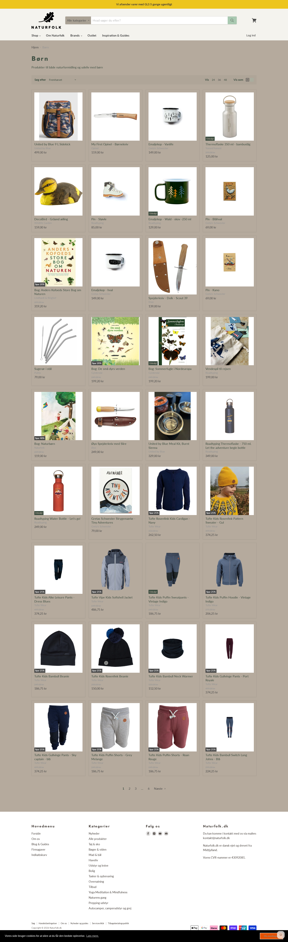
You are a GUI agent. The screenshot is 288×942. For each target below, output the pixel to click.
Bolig (92, 871)
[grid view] (247, 79)
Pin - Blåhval (214, 219)
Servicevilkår (98, 923)
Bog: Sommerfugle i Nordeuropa (170, 369)
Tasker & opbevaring (101, 876)
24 (213, 79)
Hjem (35, 47)
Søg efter (40, 79)
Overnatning (96, 881)
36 (219, 79)
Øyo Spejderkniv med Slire (108, 443)
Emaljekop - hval (102, 290)
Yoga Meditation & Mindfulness (108, 892)
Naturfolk (39, 447)
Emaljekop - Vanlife (161, 144)
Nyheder (94, 833)
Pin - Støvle (98, 219)
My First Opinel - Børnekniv (109, 144)
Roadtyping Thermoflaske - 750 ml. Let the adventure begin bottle (228, 445)
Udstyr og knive (98, 865)
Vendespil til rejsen (218, 369)
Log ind (251, 35)
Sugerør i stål (43, 369)
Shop (35, 35)
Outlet (92, 35)
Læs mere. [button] (92, 935)
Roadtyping (97, 223)
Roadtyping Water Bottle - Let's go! (57, 518)
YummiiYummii (214, 148)
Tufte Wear (154, 526)
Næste (159, 788)
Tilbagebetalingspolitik (118, 923)
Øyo (93, 447)
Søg (33, 923)
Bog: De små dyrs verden (108, 369)
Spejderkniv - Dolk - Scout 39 (168, 298)
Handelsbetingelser (48, 923)
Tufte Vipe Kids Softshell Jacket (111, 597)
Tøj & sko (94, 844)
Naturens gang (97, 897)
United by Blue (42, 148)
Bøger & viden (97, 849)
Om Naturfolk (55, 35)
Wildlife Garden (43, 223)
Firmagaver (38, 849)
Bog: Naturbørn (44, 443)
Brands (75, 35)
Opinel (95, 148)
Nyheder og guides (79, 923)
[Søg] (232, 20)
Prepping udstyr (98, 903)
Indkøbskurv (39, 855)
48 (225, 79)
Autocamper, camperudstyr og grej (110, 908)
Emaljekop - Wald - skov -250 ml (169, 219)
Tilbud (92, 887)
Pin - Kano (212, 290)
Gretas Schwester (100, 293)
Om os (36, 839)
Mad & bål (95, 855)
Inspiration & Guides (115, 35)
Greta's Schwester (158, 148)
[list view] (252, 79)
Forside (36, 833)
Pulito (37, 372)
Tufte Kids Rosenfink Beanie (109, 676)
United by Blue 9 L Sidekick (52, 144)
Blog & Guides (40, 844)
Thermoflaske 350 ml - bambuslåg (228, 144)
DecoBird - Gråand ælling (51, 219)
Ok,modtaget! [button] (271, 936)
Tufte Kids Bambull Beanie (51, 676)
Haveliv (93, 860)
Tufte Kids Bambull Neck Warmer (170, 676)
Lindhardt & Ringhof (45, 297)
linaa (151, 301)
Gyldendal (96, 372)
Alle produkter (98, 839)
